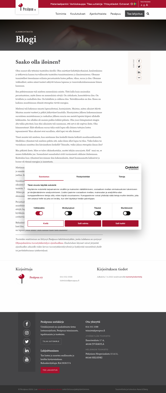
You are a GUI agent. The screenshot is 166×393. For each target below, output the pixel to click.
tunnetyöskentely (134, 276)
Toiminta (60, 13)
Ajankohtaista (97, 13)
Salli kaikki (120, 223)
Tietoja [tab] (122, 177)
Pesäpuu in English (131, 4)
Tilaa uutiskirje (95, 3)
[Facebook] (139, 61)
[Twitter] (139, 67)
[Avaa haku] (148, 13)
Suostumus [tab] (44, 177)
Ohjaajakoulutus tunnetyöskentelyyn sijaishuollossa (39, 243)
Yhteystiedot (111, 3)
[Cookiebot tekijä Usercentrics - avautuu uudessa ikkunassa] (127, 168)
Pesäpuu (27, 7)
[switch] (68, 213)
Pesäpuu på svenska (135, 4)
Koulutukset (77, 13)
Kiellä (45, 223)
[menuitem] (59, 4)
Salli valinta (83, 223)
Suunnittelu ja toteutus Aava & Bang (131, 389)
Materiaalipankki (59, 3)
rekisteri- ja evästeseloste (50, 389)
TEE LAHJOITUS (50, 370)
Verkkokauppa (78, 3)
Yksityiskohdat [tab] (83, 177)
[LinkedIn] (139, 72)
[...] (139, 78)
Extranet (124, 3)
